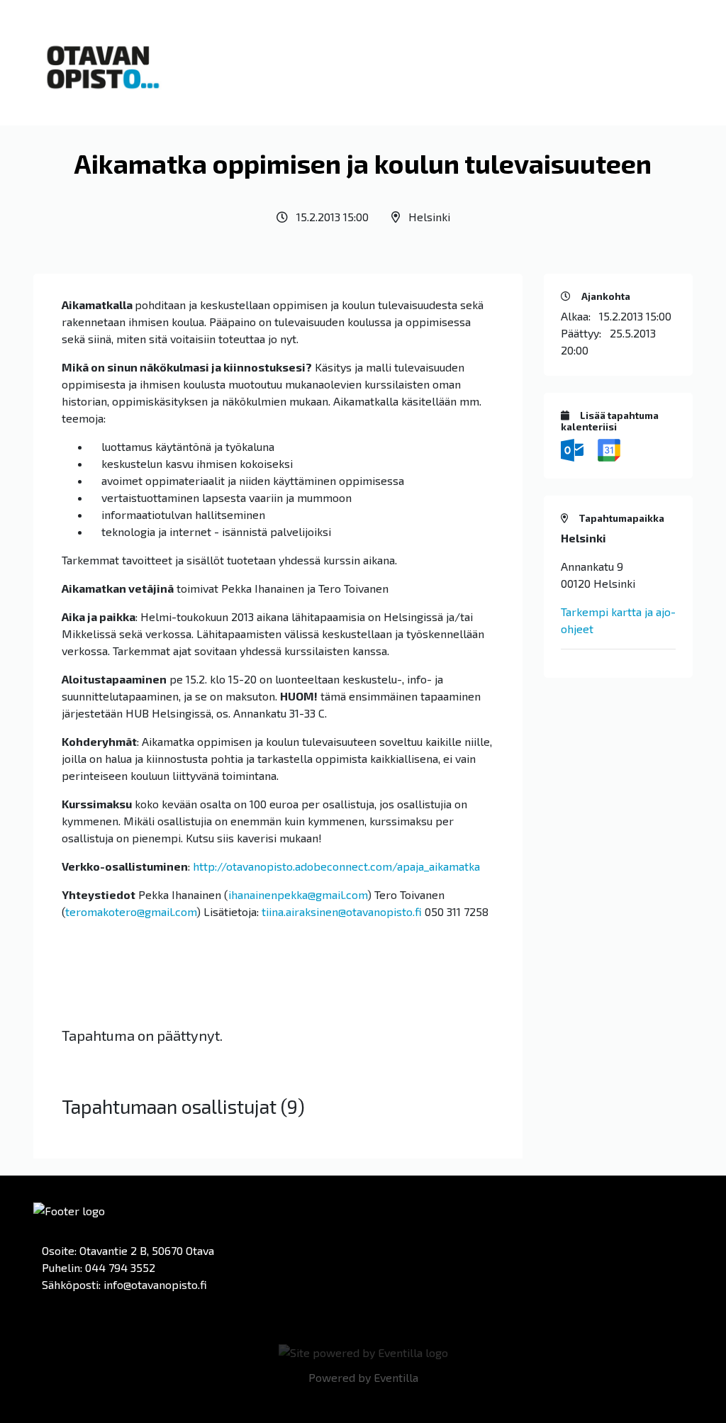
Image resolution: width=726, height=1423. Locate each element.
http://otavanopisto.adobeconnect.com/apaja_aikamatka (336, 866)
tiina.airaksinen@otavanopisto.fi (342, 911)
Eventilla (396, 1377)
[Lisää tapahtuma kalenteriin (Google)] (609, 448)
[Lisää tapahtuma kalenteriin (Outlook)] (573, 448)
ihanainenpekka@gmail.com (297, 894)
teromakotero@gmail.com (130, 911)
